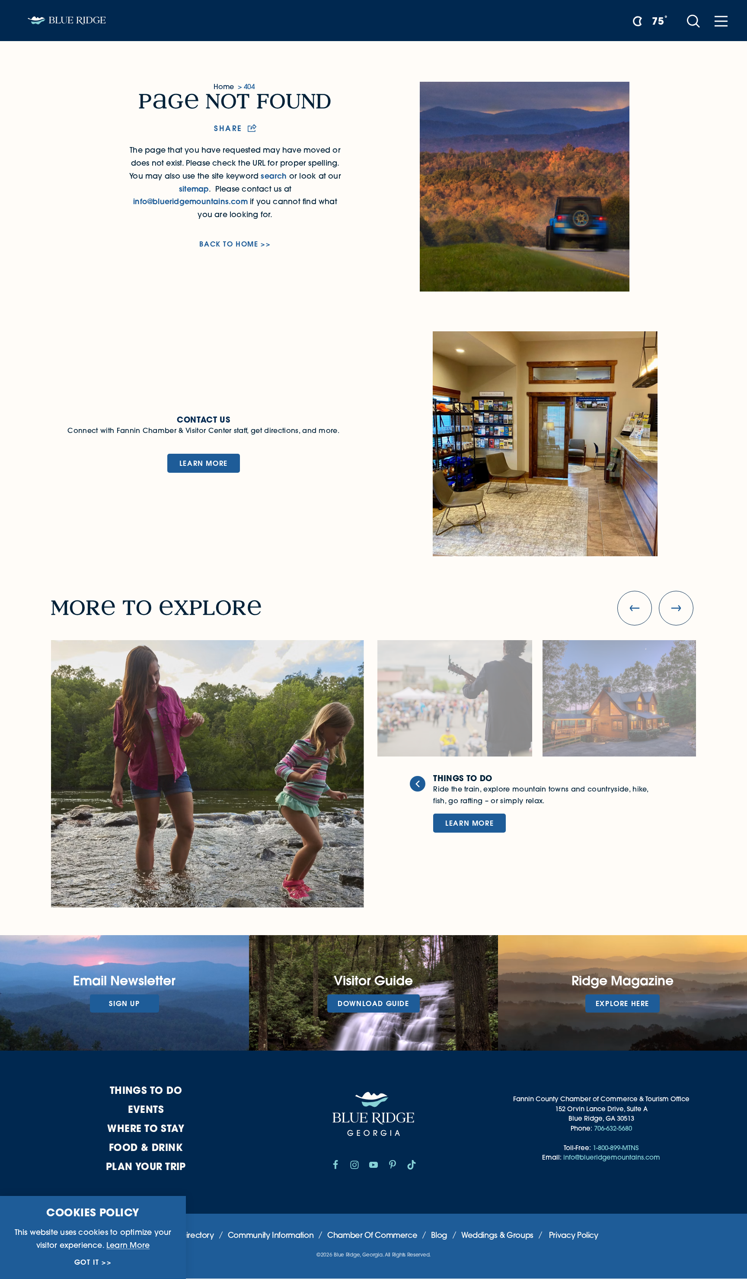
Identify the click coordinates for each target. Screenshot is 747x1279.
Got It (86, 1262)
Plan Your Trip (146, 1166)
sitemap (194, 189)
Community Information (270, 1235)
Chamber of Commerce (372, 1235)
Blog (439, 1235)
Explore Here (622, 1003)
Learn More (203, 463)
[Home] (66, 20)
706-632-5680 (613, 1128)
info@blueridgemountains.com (190, 201)
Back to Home (228, 244)
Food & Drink (146, 1147)
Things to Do (146, 1090)
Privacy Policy (573, 1235)
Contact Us (203, 419)
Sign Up (124, 1003)
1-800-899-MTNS (615, 1148)
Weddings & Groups (497, 1235)
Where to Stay (145, 1128)
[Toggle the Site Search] (693, 20)
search (274, 176)
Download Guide (373, 1003)
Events (146, 1109)
